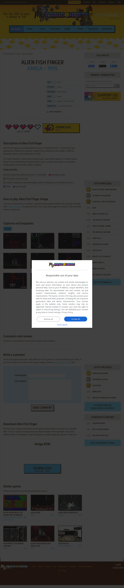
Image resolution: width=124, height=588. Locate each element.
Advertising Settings (52, 309)
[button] (62, 324)
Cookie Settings (54, 312)
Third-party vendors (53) (58, 296)
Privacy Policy (67, 312)
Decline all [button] (48, 319)
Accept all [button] (75, 319)
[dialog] (62, 294)
